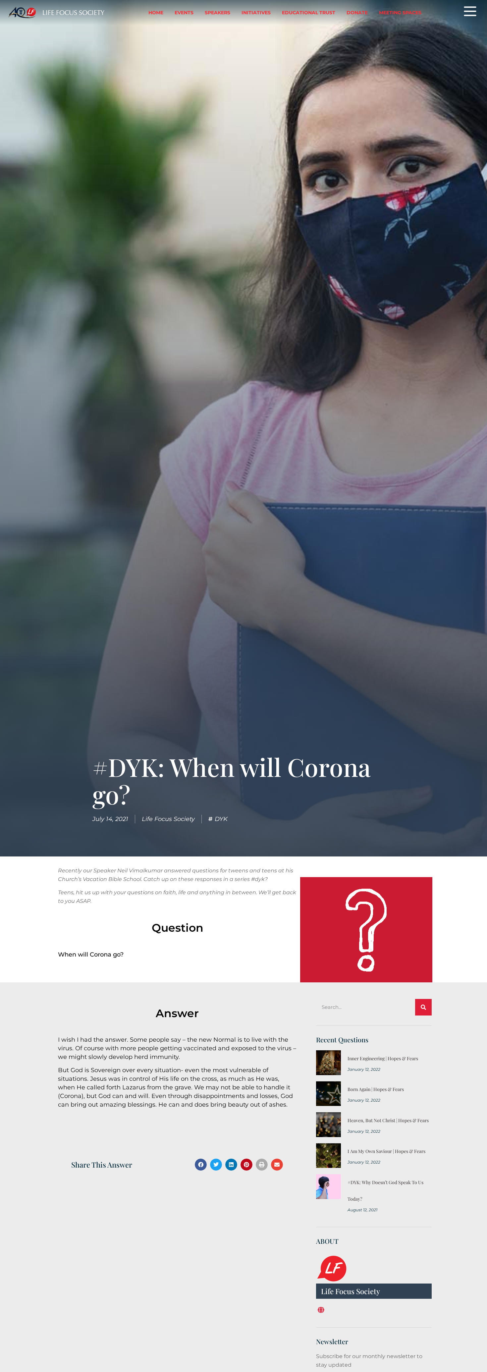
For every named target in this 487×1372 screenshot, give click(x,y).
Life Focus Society (73, 13)
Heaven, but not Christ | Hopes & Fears (388, 1120)
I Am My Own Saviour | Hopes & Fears (386, 1151)
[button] (201, 1165)
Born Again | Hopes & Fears (376, 1089)
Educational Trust (308, 13)
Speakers (217, 13)
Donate (357, 13)
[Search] (423, 1007)
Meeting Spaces (400, 13)
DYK (221, 819)
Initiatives (256, 13)
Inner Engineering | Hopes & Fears (383, 1058)
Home (155, 13)
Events (184, 13)
